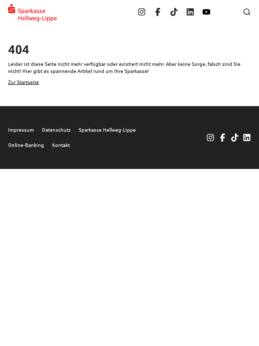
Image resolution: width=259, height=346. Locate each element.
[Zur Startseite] (32, 13)
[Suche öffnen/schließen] (247, 12)
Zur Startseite (23, 82)
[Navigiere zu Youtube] (206, 12)
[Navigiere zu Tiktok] (174, 12)
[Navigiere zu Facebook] (158, 12)
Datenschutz (56, 130)
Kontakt (61, 145)
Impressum (21, 130)
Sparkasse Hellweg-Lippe (107, 130)
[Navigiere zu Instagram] (142, 12)
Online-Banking (26, 145)
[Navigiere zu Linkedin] (190, 12)
